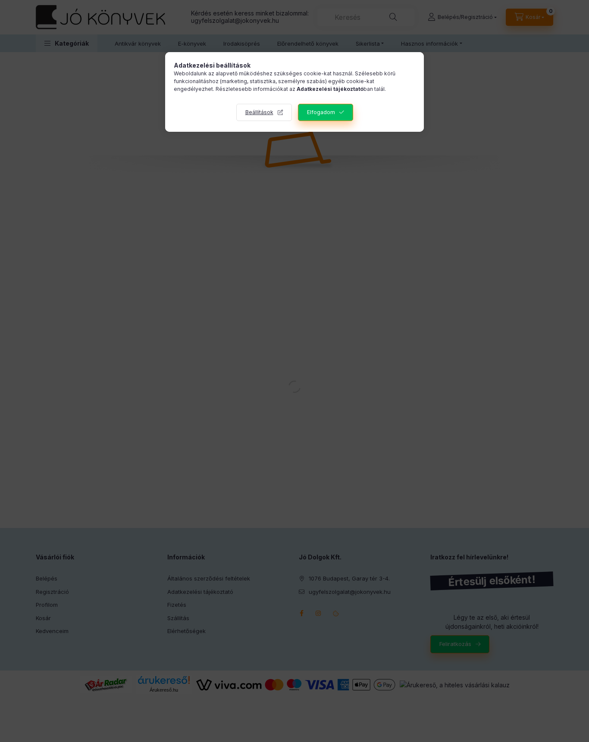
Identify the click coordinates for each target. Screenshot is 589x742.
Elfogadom (321, 112)
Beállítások (259, 112)
